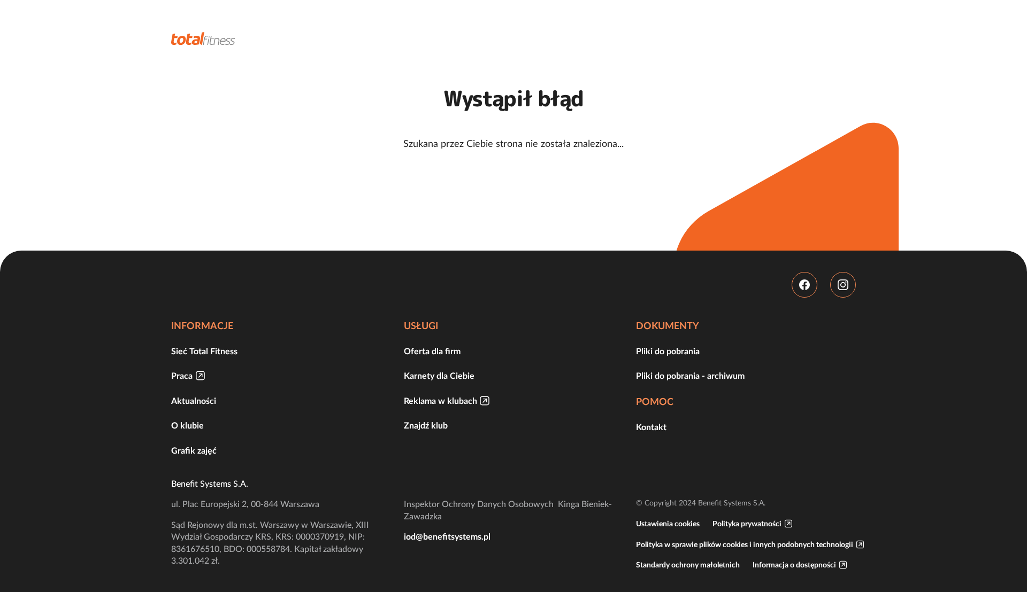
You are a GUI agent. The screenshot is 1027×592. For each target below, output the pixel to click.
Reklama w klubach (440, 401)
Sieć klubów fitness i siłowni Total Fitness (203, 38)
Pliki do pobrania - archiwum (690, 375)
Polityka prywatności (746, 523)
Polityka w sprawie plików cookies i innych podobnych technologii (744, 544)
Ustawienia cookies (668, 523)
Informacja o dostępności (794, 564)
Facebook (804, 285)
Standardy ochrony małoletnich (688, 564)
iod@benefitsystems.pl (447, 536)
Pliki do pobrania (668, 351)
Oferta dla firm (432, 351)
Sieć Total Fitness (204, 351)
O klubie (187, 425)
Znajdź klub (426, 425)
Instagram (843, 285)
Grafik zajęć (194, 450)
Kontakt (651, 427)
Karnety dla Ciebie (439, 375)
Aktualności (193, 401)
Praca (182, 375)
